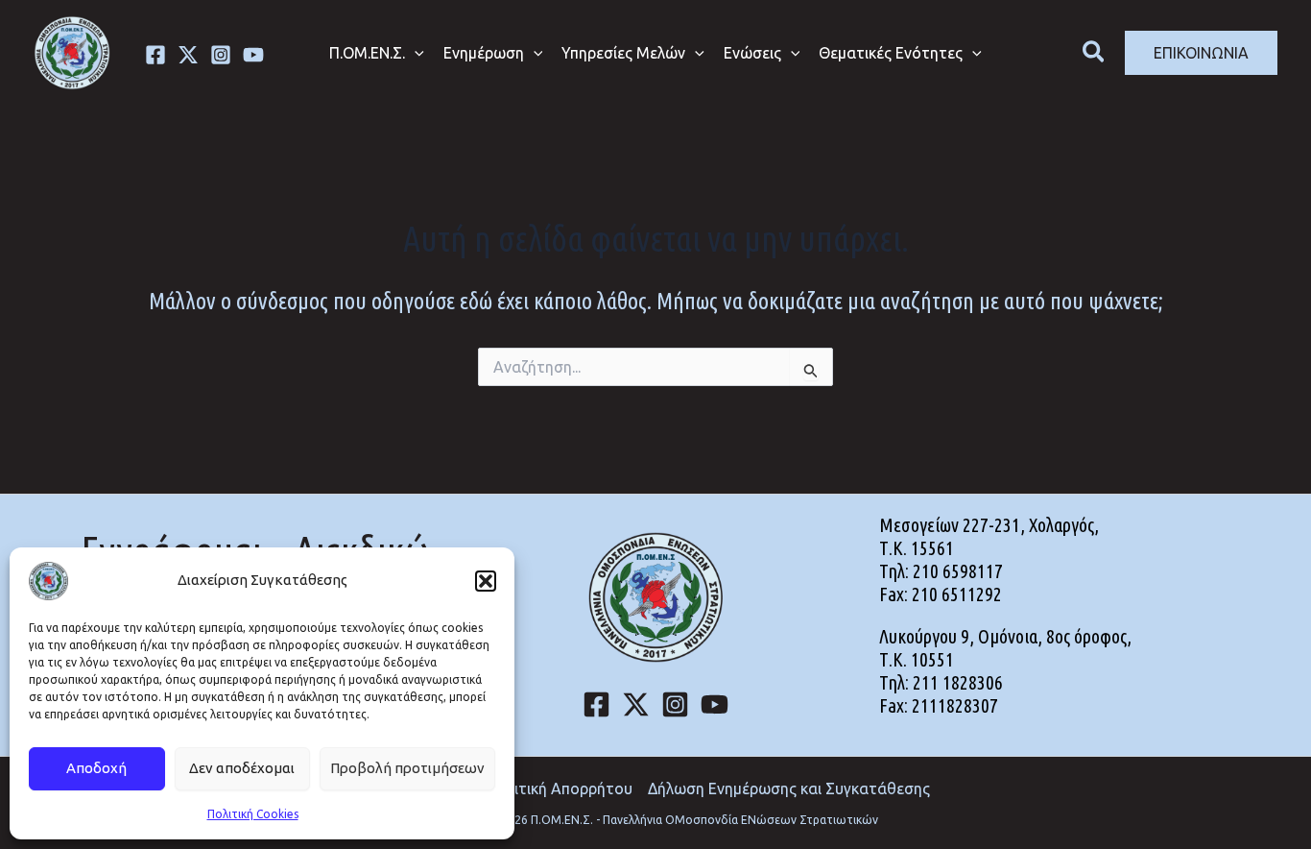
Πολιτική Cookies (252, 814)
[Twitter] (188, 54)
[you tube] (253, 54)
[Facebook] (155, 54)
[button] (485, 581)
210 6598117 (958, 571)
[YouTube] (714, 704)
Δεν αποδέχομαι (242, 768)
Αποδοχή (96, 768)
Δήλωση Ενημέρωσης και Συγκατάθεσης (789, 788)
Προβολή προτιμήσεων (407, 768)
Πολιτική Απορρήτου (559, 788)
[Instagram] (220, 54)
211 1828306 (958, 682)
